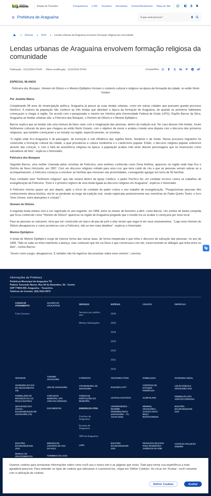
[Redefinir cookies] (197, 6)
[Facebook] (168, 69)
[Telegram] (192, 69)
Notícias (29, 35)
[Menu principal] (13, 17)
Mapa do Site (163, 6)
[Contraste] (185, 6)
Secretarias (121, 6)
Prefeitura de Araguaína (38, 17)
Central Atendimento (142, 6)
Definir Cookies (163, 484)
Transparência (80, 6)
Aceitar (193, 484)
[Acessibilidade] (191, 6)
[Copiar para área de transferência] (198, 69)
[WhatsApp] (163, 69)
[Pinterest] (186, 69)
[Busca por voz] (192, 17)
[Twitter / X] (174, 69)
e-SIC (95, 6)
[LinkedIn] (180, 69)
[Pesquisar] (197, 17)
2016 (43, 35)
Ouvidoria (107, 6)
